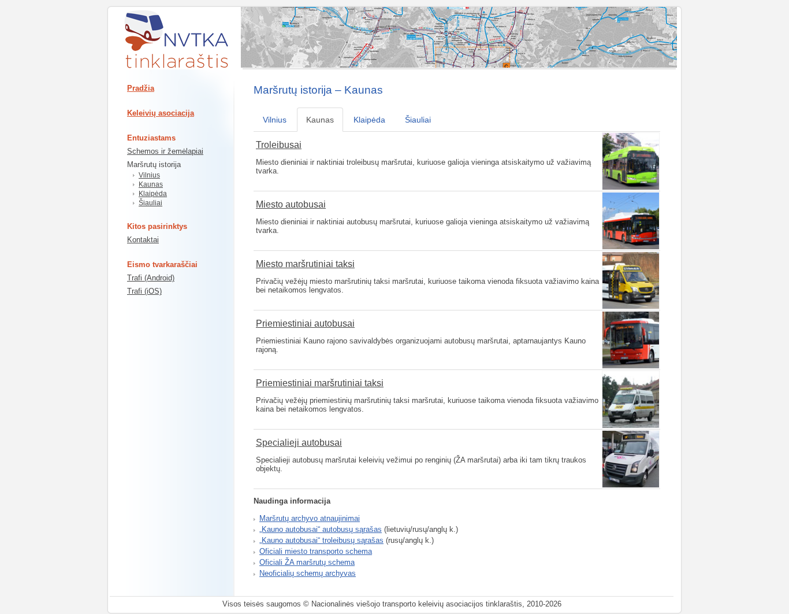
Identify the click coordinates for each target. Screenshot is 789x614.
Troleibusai (279, 145)
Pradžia (140, 88)
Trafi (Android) (150, 277)
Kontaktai (143, 239)
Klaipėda (153, 194)
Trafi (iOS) (144, 291)
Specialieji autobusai (299, 442)
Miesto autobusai (291, 204)
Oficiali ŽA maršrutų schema (307, 562)
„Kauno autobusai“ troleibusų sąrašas (321, 540)
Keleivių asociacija (160, 113)
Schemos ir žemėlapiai (165, 151)
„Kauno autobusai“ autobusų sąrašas (320, 529)
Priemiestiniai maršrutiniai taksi (320, 383)
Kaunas (151, 184)
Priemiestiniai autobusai (305, 323)
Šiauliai (150, 203)
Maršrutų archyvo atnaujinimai (309, 518)
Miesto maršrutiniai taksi (305, 264)
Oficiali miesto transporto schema (315, 551)
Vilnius (149, 175)
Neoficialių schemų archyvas (307, 573)
